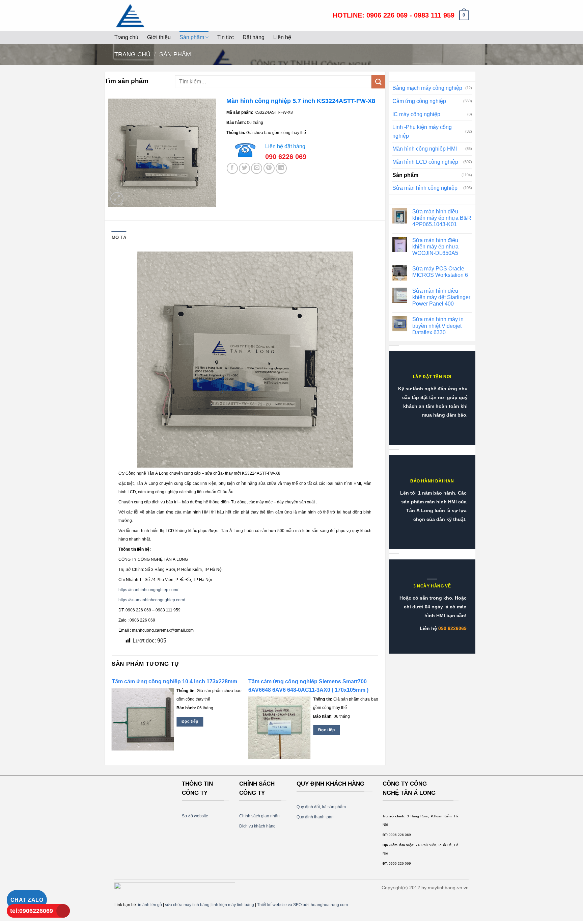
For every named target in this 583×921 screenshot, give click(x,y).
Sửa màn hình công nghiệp (424, 188)
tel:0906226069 (31, 910)
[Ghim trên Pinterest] (269, 168)
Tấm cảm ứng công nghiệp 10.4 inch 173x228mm (174, 681)
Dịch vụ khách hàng (257, 826)
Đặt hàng (254, 37)
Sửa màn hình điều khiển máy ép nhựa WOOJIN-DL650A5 (435, 246)
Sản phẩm (191, 37)
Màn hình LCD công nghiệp (425, 162)
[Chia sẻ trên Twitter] (244, 168)
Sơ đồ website (195, 816)
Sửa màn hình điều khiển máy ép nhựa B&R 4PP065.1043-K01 (441, 218)
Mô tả (119, 237)
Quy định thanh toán (315, 817)
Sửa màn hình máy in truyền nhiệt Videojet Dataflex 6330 (438, 325)
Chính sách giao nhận (259, 816)
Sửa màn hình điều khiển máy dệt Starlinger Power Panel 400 (441, 297)
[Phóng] (116, 198)
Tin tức (225, 37)
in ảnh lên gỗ (150, 904)
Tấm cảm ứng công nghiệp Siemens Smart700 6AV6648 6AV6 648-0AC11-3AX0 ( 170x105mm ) (308, 686)
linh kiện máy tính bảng (233, 904)
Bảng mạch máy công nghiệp (427, 88)
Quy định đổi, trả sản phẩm (321, 807)
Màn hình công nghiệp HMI (424, 149)
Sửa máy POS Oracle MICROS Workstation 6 (440, 272)
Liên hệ (282, 37)
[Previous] (112, 720)
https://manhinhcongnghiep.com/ (148, 589)
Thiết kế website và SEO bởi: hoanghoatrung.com (302, 904)
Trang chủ (126, 37)
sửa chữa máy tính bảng (187, 904)
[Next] (378, 720)
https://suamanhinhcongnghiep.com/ (151, 600)
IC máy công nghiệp (416, 114)
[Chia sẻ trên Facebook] (232, 168)
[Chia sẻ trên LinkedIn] (281, 168)
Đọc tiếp (190, 721)
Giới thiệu (159, 37)
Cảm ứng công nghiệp (419, 101)
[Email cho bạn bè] (256, 168)
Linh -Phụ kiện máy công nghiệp (422, 131)
